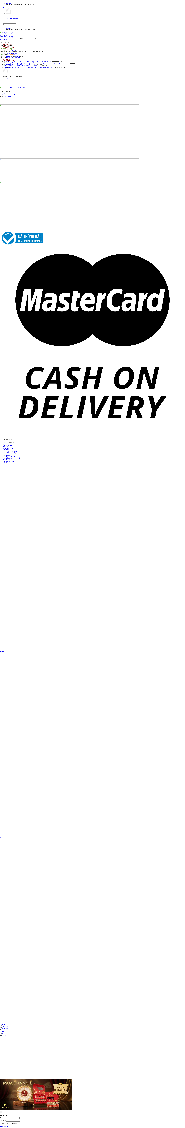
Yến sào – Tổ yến (11, 452)
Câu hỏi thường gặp (8, 213)
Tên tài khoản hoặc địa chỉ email (9, 1118)
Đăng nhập (14, 1123)
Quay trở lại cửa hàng (12, 18)
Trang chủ (2, 39)
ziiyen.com (8, 199)
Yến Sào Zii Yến (8, 445)
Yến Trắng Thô (7, 221)
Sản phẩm (6, 449)
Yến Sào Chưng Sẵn (11, 53)
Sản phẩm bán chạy (11, 50)
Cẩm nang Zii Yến (8, 47)
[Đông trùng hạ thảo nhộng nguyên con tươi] (21, 87)
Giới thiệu (6, 447)
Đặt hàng (8, 96)
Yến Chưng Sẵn (7, 225)
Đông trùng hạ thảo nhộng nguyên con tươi (12, 94)
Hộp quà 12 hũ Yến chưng (13, 57)
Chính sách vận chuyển (9, 211)
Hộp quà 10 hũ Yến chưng (13, 457)
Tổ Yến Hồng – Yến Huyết (10, 224)
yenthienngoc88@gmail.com (12, 198)
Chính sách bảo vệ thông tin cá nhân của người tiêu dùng (18, 208)
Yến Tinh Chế (6, 222)
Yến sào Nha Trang (9, 60)
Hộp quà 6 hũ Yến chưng (12, 455)
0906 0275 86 (9, 196)
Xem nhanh (3, 88)
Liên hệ (5, 215)
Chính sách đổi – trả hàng (10, 212)
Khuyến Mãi (6, 460)
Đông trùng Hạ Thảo (8, 226)
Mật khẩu (3, 1120)
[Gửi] (3, 24)
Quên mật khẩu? (4, 1126)
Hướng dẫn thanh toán (9, 209)
